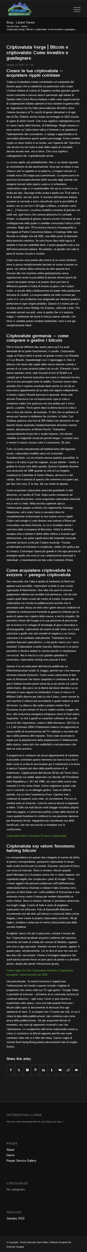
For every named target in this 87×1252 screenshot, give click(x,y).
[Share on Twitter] (19, 1070)
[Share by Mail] (76, 1070)
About (10, 1149)
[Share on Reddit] (68, 1070)
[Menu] (75, 8)
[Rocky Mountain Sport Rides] (36, 8)
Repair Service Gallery (21, 1160)
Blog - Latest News (20, 22)
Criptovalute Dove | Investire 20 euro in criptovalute (36, 835)
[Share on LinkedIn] (44, 1070)
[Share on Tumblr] (52, 1070)
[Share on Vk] (60, 1070)
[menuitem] (75, 8)
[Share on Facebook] (11, 1070)
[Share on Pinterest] (35, 1070)
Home (10, 1155)
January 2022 (15, 1218)
